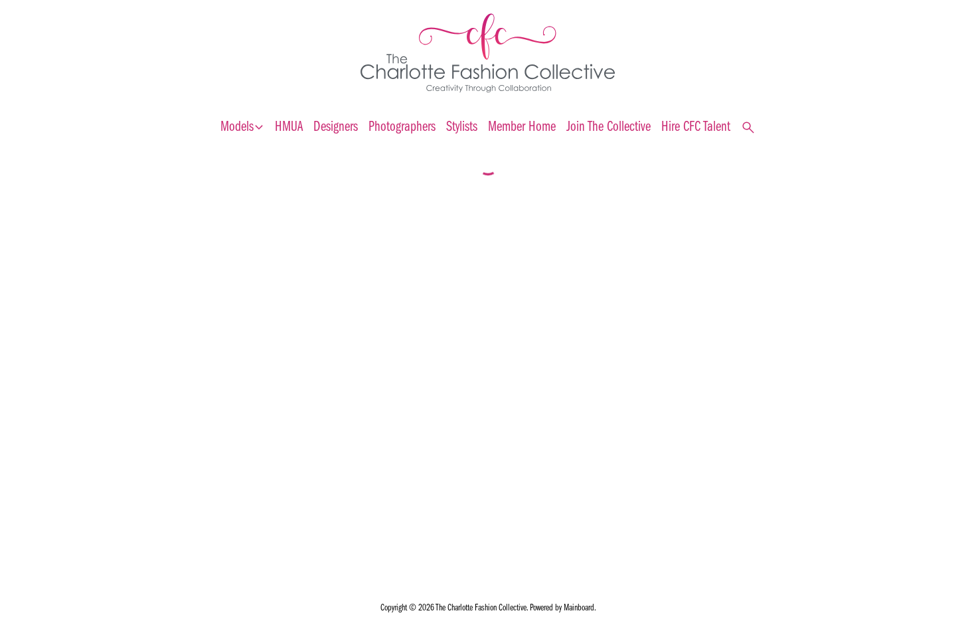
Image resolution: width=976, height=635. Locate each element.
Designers (335, 127)
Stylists (461, 127)
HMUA (289, 127)
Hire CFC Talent (695, 127)
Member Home (522, 127)
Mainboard (579, 608)
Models (242, 127)
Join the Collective (608, 127)
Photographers (402, 127)
